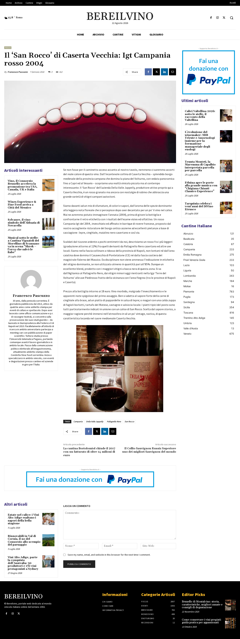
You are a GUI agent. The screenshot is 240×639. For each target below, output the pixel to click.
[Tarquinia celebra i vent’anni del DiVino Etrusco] (226, 208)
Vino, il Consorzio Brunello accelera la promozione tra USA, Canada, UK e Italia (22, 185)
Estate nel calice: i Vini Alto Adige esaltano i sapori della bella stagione (23, 519)
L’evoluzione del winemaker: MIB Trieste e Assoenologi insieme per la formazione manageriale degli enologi (200, 141)
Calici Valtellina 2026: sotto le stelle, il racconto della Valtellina (200, 116)
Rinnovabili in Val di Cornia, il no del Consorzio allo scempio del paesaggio (24, 540)
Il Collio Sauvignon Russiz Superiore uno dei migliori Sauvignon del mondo (149, 450)
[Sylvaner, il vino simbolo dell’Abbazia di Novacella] (48, 224)
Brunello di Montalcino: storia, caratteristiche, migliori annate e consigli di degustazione (202, 604)
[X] (224, 17)
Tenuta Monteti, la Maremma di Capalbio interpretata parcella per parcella (200, 166)
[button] (231, 18)
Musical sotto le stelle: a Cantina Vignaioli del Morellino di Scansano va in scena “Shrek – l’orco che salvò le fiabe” (23, 245)
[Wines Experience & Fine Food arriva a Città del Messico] (48, 206)
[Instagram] (217, 17)
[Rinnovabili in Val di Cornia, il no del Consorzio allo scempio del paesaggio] (48, 540)
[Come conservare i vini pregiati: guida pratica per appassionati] (230, 623)
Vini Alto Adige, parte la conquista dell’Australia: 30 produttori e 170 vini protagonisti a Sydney (23, 563)
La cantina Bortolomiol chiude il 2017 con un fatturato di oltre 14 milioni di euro (89, 452)
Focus (8, 48)
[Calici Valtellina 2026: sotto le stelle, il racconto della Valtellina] (226, 115)
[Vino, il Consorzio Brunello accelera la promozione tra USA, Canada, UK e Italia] (48, 185)
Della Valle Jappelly (94, 421)
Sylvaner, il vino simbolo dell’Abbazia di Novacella (24, 222)
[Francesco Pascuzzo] (31, 280)
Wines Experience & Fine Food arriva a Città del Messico (22, 204)
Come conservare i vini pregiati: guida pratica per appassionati (201, 621)
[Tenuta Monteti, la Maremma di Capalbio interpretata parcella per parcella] (226, 166)
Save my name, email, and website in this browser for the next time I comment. (109, 554)
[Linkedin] (164, 71)
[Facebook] (211, 17)
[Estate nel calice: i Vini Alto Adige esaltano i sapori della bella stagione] (48, 519)
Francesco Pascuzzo (18, 71)
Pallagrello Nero (114, 421)
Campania (78, 421)
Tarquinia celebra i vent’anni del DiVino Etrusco (199, 206)
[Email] (172, 71)
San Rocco (129, 421)
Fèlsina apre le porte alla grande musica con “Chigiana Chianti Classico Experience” (201, 187)
